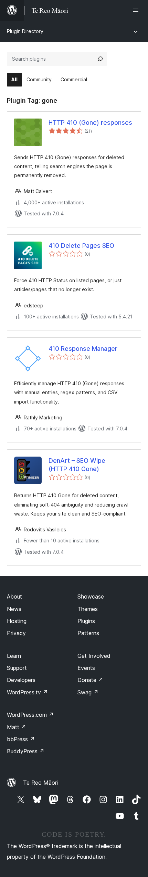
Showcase (90, 596)
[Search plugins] (100, 59)
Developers (21, 679)
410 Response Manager (83, 348)
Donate (90, 679)
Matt (16, 727)
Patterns (88, 633)
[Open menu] (137, 10)
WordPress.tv (27, 692)
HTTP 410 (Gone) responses (90, 122)
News (14, 608)
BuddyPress (25, 751)
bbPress (21, 739)
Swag (87, 692)
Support (17, 667)
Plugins (86, 621)
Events (86, 667)
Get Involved (93, 655)
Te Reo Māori (40, 782)
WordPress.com (30, 714)
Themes (87, 608)
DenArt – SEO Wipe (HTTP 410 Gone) (77, 464)
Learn (14, 655)
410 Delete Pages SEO (81, 245)
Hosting (17, 621)
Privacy (16, 633)
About (14, 596)
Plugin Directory (25, 31)
